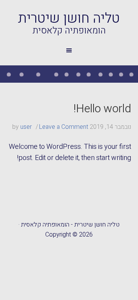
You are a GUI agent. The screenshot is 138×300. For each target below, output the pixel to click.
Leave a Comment (63, 127)
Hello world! (102, 108)
